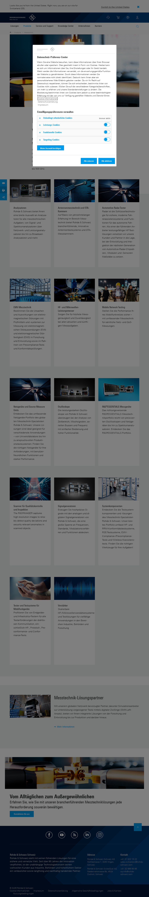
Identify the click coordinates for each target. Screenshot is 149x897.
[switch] (107, 124)
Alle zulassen (89, 161)
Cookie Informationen (47, 98)
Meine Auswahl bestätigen (50, 148)
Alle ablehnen (106, 161)
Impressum (43, 104)
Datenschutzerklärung (48, 101)
